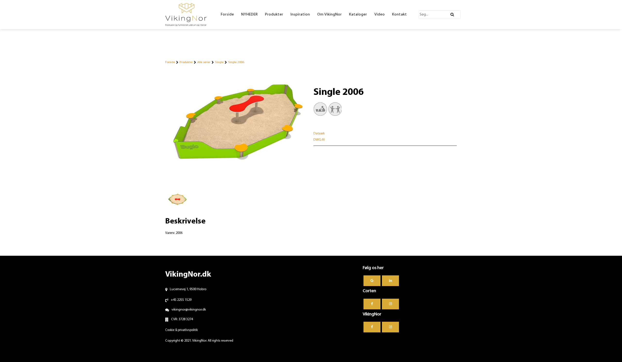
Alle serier (203, 62)
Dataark (319, 133)
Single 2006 (236, 62)
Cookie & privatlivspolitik (181, 330)
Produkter (186, 62)
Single (219, 62)
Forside (170, 62)
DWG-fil (319, 140)
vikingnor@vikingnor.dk (189, 310)
